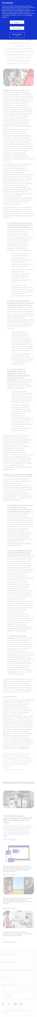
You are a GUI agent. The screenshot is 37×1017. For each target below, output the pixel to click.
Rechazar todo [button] (17, 28)
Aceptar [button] (17, 22)
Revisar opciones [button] (17, 34)
